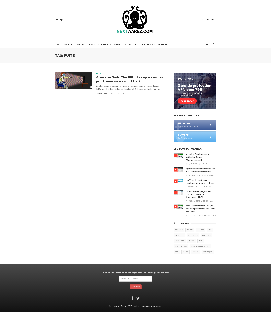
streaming (179, 235)
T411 (200, 241)
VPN (176, 252)
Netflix (185, 252)
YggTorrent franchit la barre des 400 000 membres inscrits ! (200, 170)
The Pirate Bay (181, 246)
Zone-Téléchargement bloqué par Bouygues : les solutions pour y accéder (200, 209)
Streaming (103, 44)
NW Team (103, 94)
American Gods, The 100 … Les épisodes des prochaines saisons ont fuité (129, 79)
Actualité (179, 230)
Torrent (79, 44)
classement (193, 235)
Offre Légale (132, 44)
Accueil (68, 44)
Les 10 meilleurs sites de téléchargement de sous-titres (200, 181)
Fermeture (206, 235)
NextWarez (147, 44)
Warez (117, 44)
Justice (200, 230)
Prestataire (179, 241)
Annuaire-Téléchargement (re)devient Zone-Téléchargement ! (198, 157)
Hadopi (191, 241)
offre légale (207, 252)
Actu (98, 73)
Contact (162, 44)
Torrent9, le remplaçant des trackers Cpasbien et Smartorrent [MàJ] (198, 194)
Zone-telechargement (200, 246)
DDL (91, 44)
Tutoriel (196, 252)
